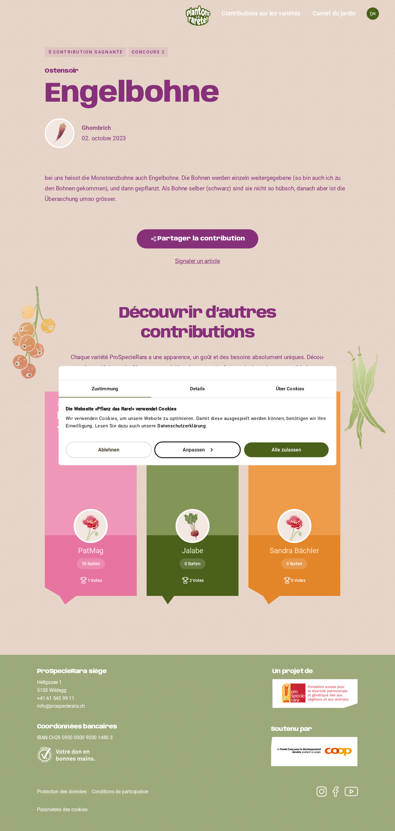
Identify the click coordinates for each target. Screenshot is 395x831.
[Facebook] (332, 792)
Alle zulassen (286, 449)
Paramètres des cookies (62, 809)
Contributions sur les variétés (261, 13)
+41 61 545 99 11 (55, 698)
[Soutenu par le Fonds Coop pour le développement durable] (314, 753)
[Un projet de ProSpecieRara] (315, 695)
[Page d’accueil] (198, 17)
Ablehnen (108, 449)
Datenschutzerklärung (181, 425)
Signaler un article (197, 261)
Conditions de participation (120, 792)
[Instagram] (348, 792)
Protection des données (62, 792)
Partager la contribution (201, 238)
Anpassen (194, 449)
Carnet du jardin (334, 13)
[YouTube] (318, 792)
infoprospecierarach (61, 706)
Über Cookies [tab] (290, 388)
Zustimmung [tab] (105, 388)
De (372, 13)
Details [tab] (197, 388)
